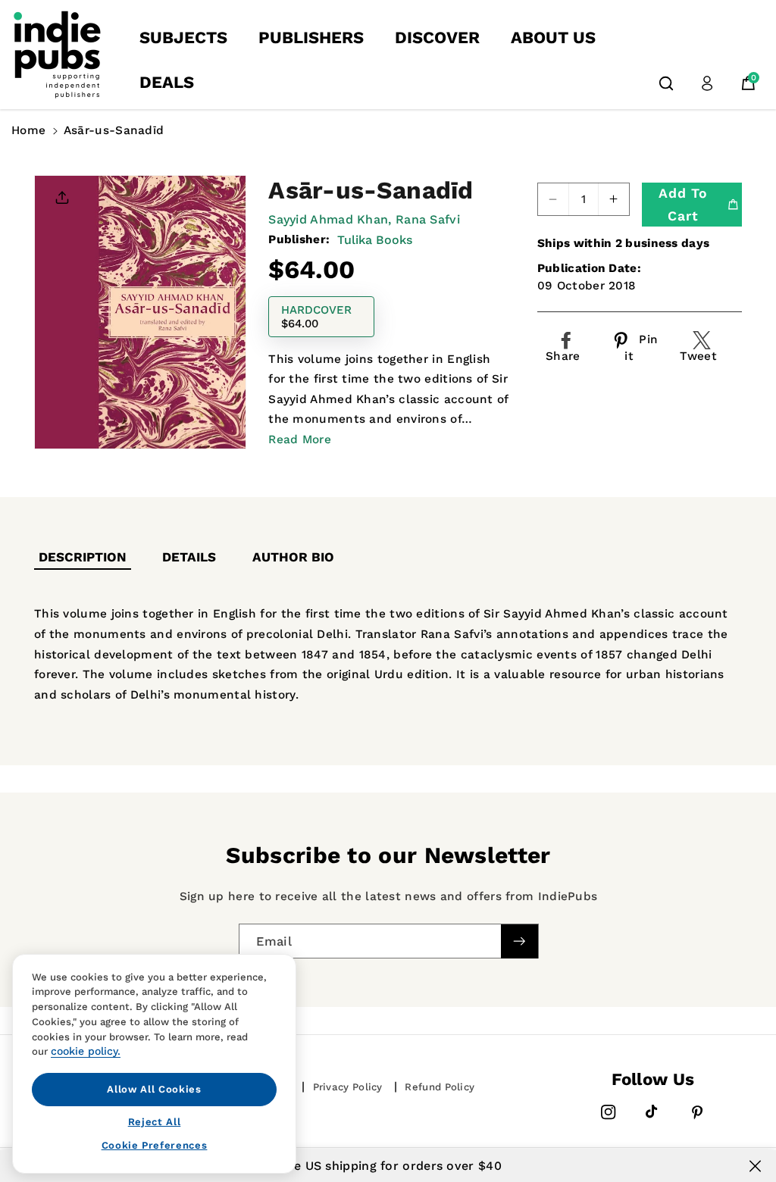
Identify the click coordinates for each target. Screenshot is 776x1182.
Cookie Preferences (155, 1145)
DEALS (166, 82)
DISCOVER (437, 37)
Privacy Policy (348, 1087)
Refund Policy (439, 1087)
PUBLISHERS (311, 37)
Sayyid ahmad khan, (329, 219)
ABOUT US (553, 37)
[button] (666, 83)
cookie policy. (85, 1051)
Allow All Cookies (154, 1089)
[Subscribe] (519, 941)
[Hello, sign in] (707, 83)
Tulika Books (374, 240)
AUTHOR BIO (293, 556)
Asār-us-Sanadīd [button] (114, 130)
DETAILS (189, 556)
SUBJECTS (183, 37)
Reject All (154, 1121)
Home (28, 130)
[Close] (755, 1166)
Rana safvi (428, 219)
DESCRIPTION (83, 556)
